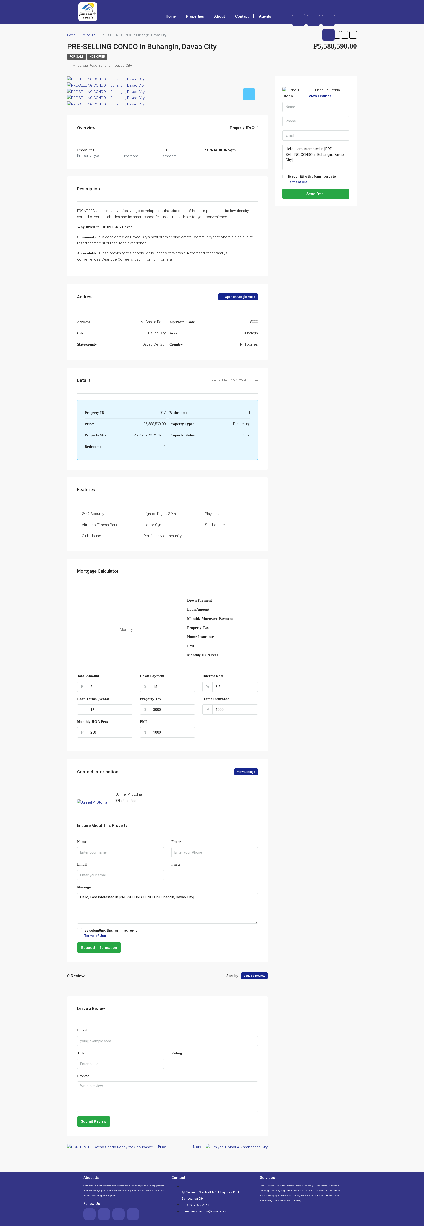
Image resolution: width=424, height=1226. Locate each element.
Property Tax (150, 699)
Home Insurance (215, 699)
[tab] (249, 94)
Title (80, 1053)
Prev (162, 1147)
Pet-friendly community (163, 536)
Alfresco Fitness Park (99, 525)
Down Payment (152, 676)
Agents (265, 16)
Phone (176, 842)
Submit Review (93, 1121)
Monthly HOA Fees (92, 722)
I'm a (175, 864)
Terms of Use (95, 936)
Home (171, 16)
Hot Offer (97, 56)
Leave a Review (254, 975)
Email (82, 864)
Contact (242, 16)
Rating (176, 1053)
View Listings (246, 772)
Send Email (316, 194)
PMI (143, 722)
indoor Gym (153, 525)
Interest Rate (213, 676)
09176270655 (125, 800)
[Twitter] (313, 20)
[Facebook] (298, 20)
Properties (195, 16)
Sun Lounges (216, 525)
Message (84, 887)
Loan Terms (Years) (93, 699)
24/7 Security (93, 514)
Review (83, 1076)
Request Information (99, 947)
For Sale (76, 56)
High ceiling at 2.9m (160, 514)
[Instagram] (328, 34)
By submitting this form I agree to (111, 933)
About (219, 16)
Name (82, 842)
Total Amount (88, 676)
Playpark (212, 514)
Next (197, 1147)
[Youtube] (328, 20)
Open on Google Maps (239, 297)
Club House (91, 536)
